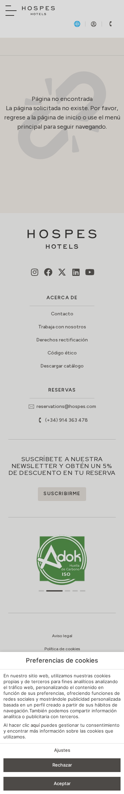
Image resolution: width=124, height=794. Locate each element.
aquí (35, 725)
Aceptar (62, 783)
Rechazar (62, 765)
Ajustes (62, 750)
